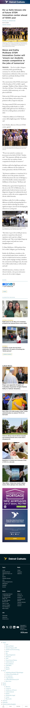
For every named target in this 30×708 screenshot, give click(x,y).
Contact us (20, 595)
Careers (19, 605)
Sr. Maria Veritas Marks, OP (6, 598)
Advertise (4, 617)
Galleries (19, 573)
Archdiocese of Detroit (21, 600)
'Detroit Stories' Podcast (11, 660)
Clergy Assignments (7, 581)
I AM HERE (8, 665)
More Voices (5, 608)
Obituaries (5, 583)
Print (5, 291)
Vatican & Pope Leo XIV (7, 574)
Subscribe (4, 615)
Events (4, 587)
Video (18, 570)
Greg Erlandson (9, 677)
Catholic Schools (6, 24)
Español (4, 585)
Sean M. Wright (6, 605)
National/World (6, 571)
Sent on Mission (9, 663)
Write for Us (5, 618)
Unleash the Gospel (10, 695)
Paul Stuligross (6, 606)
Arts (3, 580)
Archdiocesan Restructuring (12, 649)
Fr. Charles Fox (9, 676)
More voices (8, 681)
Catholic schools (7, 354)
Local (3, 570)
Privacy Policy (15, 528)
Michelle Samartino (8, 20)
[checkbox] (15, 534)
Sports (4, 576)
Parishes (19, 604)
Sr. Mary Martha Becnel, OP (6, 601)
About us (19, 594)
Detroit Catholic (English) (9, 704)
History (7, 667)
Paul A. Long (5, 603)
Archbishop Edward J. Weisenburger (7, 594)
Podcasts (19, 571)
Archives (19, 597)
